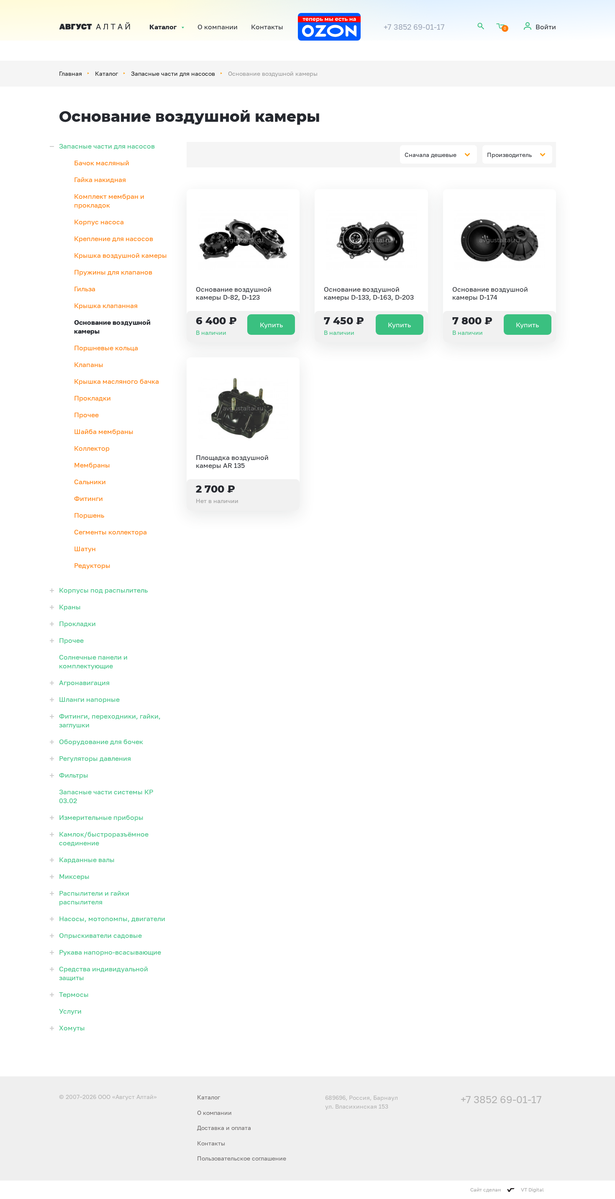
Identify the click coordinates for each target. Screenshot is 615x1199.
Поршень (89, 515)
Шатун (85, 548)
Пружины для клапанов (113, 272)
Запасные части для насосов (173, 73)
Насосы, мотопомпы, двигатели (112, 918)
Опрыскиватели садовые (100, 935)
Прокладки (92, 398)
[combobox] (438, 154)
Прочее (86, 415)
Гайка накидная (100, 179)
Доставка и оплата (224, 1127)
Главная (70, 73)
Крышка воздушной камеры (120, 255)
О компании (217, 27)
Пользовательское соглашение (241, 1158)
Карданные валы (87, 859)
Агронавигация (84, 682)
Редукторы (92, 565)
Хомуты (72, 1028)
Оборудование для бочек (101, 741)
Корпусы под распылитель (103, 590)
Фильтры (73, 775)
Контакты (267, 27)
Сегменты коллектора (110, 532)
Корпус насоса (99, 222)
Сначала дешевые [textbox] (430, 154)
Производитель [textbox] (509, 154)
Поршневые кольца (106, 348)
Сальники (90, 482)
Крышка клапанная (106, 305)
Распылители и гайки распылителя (94, 897)
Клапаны (88, 364)
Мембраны (92, 465)
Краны (70, 607)
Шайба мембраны (103, 431)
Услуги (70, 1011)
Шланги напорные (89, 699)
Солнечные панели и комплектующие (93, 661)
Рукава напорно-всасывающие (110, 952)
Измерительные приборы (101, 817)
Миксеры (74, 876)
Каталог (163, 27)
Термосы (74, 994)
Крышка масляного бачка (116, 381)
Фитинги (88, 498)
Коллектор (92, 448)
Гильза (84, 289)
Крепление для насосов (113, 238)
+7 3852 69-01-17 (414, 26)
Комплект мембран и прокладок (109, 200)
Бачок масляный (101, 163)
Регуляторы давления (95, 758)
